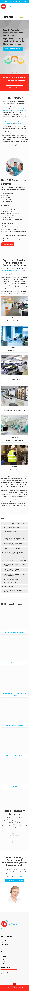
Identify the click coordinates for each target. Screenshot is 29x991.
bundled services (17, 110)
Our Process (15, 87)
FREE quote (19, 876)
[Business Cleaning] (14, 306)
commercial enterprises (14, 122)
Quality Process (5, 973)
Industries (4, 940)
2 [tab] (12, 842)
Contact (3, 958)
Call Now (10, 1)
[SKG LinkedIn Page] (2, 929)
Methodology (4, 972)
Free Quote (4, 961)
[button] (12, 72)
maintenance (6, 110)
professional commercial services (10, 270)
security (22, 108)
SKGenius (23, 1)
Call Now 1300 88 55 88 (14, 880)
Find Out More (8, 244)
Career (3, 942)
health (17, 120)
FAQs (2, 963)
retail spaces (18, 123)
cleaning (17, 108)
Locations (3, 956)
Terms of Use (5, 946)
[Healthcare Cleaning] (14, 425)
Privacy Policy (4, 944)
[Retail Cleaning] (14, 396)
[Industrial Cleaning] (14, 455)
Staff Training (4, 960)
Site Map (3, 948)
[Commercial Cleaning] (14, 336)
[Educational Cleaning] (14, 365)
